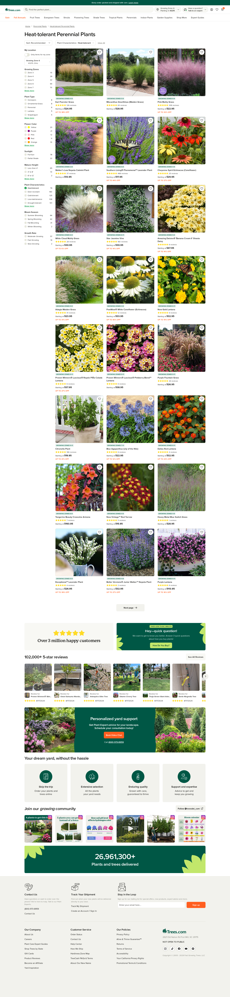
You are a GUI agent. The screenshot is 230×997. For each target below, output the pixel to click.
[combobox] (38, 42)
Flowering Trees (81, 17)
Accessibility (122, 953)
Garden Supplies (164, 17)
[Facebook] (179, 948)
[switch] (27, 54)
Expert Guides (197, 17)
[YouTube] (186, 948)
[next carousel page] (205, 676)
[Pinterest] (193, 948)
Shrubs (66, 17)
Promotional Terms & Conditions (131, 963)
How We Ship (77, 949)
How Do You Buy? (161, 645)
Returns (120, 944)
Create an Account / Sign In (84, 911)
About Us (28, 934)
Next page (129, 608)
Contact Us (29, 913)
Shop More (182, 17)
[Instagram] (165, 948)
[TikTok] (172, 948)
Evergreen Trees (51, 17)
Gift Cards (29, 953)
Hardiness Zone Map (80, 953)
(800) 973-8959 (116, 742)
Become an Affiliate (33, 963)
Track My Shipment (80, 906)
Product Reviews (32, 958)
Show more (29, 91)
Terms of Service (124, 949)
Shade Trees (99, 17)
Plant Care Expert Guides (36, 944)
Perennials (131, 17)
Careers (28, 939)
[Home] (12, 9)
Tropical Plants (115, 17)
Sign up (196, 905)
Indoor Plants (147, 17)
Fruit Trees (35, 17)
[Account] (211, 9)
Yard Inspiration (31, 968)
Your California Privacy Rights (130, 958)
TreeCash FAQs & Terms (82, 958)
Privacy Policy (123, 934)
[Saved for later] (99, 52)
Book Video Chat (114, 735)
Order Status (76, 934)
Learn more (131, 3)
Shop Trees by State (33, 949)
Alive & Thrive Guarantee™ (129, 939)
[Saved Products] (217, 9)
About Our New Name (81, 963)
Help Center (76, 944)
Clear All (101, 43)
